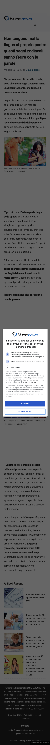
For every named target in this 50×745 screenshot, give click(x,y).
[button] (25, 367)
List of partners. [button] (30, 382)
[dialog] (25, 373)
